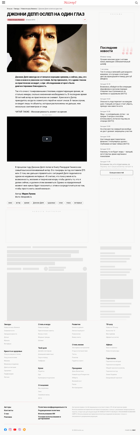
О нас (6, 414)
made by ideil (130, 430)
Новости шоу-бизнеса (16, 20)
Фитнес (6, 377)
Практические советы (46, 330)
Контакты (8, 410)
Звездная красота (10, 334)
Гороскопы (111, 358)
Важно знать (76, 337)
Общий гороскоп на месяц (115, 368)
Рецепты (41, 371)
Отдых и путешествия (80, 351)
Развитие (76, 324)
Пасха (74, 384)
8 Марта (75, 378)
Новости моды (43, 327)
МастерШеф (110, 334)
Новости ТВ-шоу (112, 327)
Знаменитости (9, 330)
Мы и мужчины (43, 388)
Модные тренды (44, 337)
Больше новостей (117, 173)
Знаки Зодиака (111, 374)
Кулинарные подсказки (46, 378)
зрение (26, 203)
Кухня (40, 368)
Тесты (74, 354)
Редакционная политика (49, 410)
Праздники (77, 368)
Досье (6, 337)
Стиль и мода (44, 324)
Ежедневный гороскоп (114, 378)
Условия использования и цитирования (49, 418)
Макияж (7, 361)
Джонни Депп (38, 203)
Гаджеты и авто (77, 361)
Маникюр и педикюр (11, 364)
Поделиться (85, 20)
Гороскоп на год (112, 371)
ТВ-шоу (109, 324)
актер (18, 203)
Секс (40, 391)
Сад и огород (43, 357)
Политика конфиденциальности (52, 407)
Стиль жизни (78, 345)
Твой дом (42, 348)
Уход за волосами (10, 357)
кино (10, 203)
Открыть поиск (136, 2)
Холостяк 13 (110, 330)
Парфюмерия (8, 374)
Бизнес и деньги (77, 327)
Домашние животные (45, 354)
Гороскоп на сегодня (113, 361)
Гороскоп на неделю (113, 364)
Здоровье (7, 370)
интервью (78, 203)
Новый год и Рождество (80, 374)
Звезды (7, 324)
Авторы (7, 407)
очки (61, 203)
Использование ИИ (46, 414)
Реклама (8, 417)
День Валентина (78, 371)
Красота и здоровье (13, 351)
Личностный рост (78, 330)
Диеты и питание (10, 367)
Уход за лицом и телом (12, 354)
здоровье (51, 203)
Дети (40, 398)
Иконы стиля (42, 334)
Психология (76, 334)
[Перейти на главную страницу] (70, 2)
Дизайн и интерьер (44, 351)
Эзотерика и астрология (80, 347)
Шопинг (41, 340)
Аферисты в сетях (112, 337)
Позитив (75, 357)
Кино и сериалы (111, 347)
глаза (68, 203)
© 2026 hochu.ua (77, 430)
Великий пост (77, 381)
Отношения (43, 385)
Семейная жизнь (44, 395)
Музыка (7, 340)
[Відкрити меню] (3, 2)
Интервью (7, 344)
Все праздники (77, 387)
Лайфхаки (41, 361)
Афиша (109, 345)
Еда (39, 374)
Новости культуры (112, 351)
